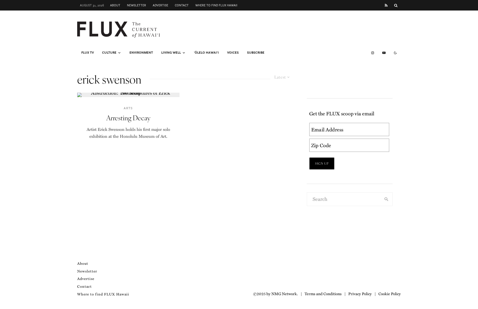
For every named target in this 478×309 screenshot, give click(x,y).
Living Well (171, 52)
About (115, 5)
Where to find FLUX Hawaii (216, 5)
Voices (233, 52)
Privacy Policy (360, 293)
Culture (109, 52)
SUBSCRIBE (255, 52)
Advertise (160, 5)
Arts (128, 108)
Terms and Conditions (323, 293)
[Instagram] (372, 52)
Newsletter (136, 5)
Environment (141, 52)
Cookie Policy (389, 293)
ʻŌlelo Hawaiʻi (206, 52)
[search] (386, 199)
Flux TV (87, 52)
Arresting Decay (128, 118)
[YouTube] (384, 52)
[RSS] (386, 5)
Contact (182, 5)
